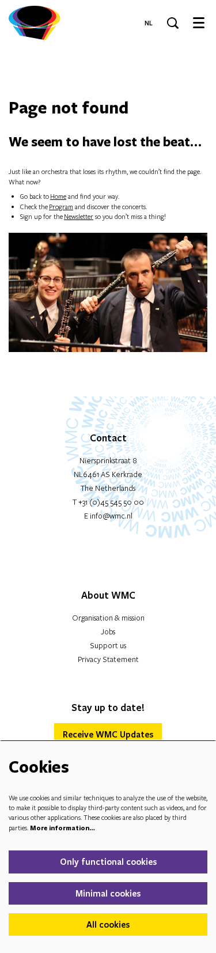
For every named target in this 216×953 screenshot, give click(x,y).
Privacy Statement (108, 659)
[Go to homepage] (34, 23)
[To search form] (172, 23)
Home (58, 196)
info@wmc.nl (111, 515)
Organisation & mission (108, 617)
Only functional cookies (108, 861)
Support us (108, 645)
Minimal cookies (108, 893)
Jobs (108, 631)
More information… (62, 827)
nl (149, 23)
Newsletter (78, 216)
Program (61, 206)
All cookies (108, 924)
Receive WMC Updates (108, 734)
